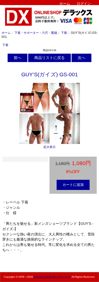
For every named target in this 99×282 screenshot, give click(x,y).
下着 (64, 32)
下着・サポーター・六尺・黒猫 (35, 32)
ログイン (84, 4)
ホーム (64, 4)
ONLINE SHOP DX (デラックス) (52, 276)
